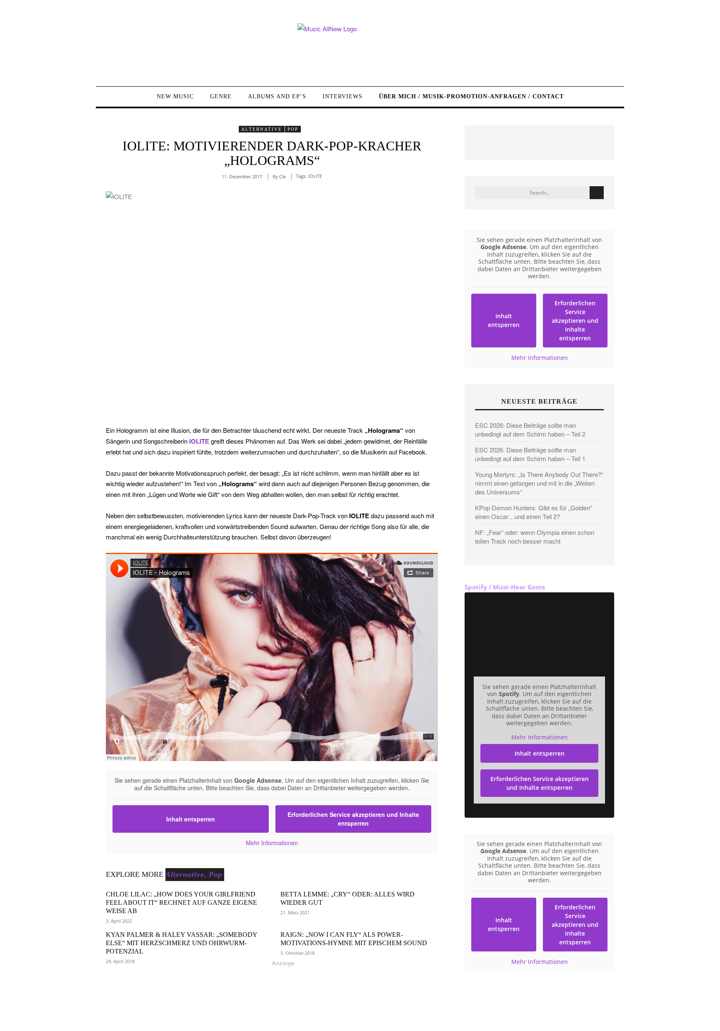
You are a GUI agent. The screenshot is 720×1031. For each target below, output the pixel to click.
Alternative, (186, 874)
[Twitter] (132, 1009)
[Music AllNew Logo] (360, 48)
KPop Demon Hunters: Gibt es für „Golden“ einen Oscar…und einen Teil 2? (533, 512)
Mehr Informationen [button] (272, 843)
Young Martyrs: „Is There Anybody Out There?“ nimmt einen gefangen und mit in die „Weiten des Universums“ (539, 483)
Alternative (261, 129)
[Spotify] (188, 1009)
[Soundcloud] (169, 1009)
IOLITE (315, 176)
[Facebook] (113, 1009)
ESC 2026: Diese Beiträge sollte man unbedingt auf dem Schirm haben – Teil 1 (530, 454)
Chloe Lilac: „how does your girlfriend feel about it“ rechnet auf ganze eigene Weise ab (181, 902)
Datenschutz (597, 1007)
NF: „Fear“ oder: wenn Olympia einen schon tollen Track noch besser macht (534, 536)
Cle (282, 176)
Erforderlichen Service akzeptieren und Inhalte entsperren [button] (353, 818)
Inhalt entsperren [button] (190, 819)
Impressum (559, 1007)
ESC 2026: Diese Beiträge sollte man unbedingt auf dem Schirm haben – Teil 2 (530, 429)
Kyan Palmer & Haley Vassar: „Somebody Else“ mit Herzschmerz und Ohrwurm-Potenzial (182, 943)
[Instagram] (150, 1009)
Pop (293, 129)
